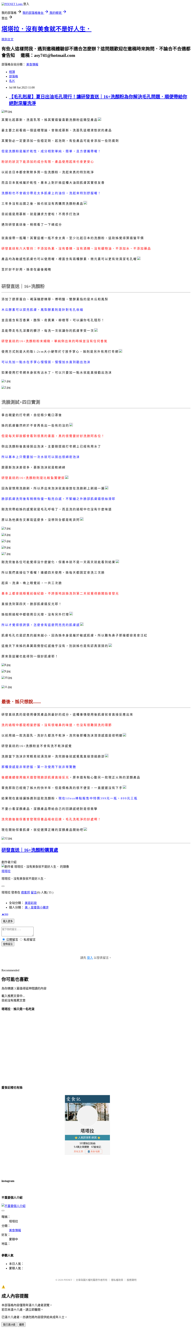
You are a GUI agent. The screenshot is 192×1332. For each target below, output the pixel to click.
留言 (34, 892)
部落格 (13, 76)
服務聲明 (131, 1279)
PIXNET (68, 1279)
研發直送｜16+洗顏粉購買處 (30, 850)
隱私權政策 (117, 1279)
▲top (5, 914)
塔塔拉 (6, 871)
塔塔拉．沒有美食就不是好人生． (47, 29)
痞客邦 (25, 892)
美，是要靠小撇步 (37, 907)
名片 (12, 81)
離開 (21, 1324)
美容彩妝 (31, 903)
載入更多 (8, 921)
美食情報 (32, 64)
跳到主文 (8, 39)
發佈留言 (8, 944)
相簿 (12, 72)
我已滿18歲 (9, 1324)
